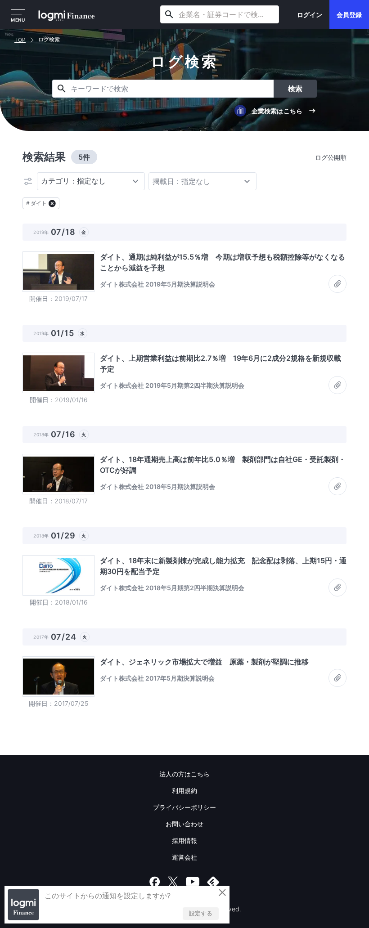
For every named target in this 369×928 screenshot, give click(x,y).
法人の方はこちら (184, 774)
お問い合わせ (184, 824)
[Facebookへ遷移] (154, 881)
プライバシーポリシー (184, 807)
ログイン (309, 14)
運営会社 (184, 857)
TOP (20, 39)
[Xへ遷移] (172, 881)
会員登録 (349, 14)
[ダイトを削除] (52, 203)
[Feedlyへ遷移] (213, 881)
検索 (295, 88)
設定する (200, 913)
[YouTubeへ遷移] (192, 881)
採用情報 (184, 840)
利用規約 (184, 790)
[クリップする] (337, 284)
